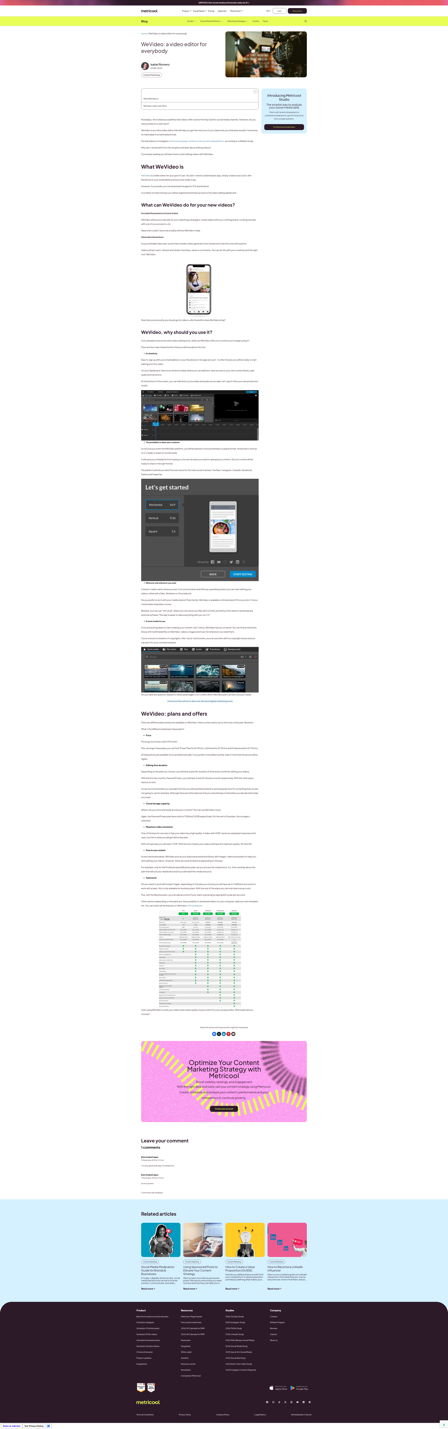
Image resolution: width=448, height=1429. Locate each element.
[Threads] (291, 1402)
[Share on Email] (233, 1034)
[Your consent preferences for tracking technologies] (444, 1425)
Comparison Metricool (191, 1375)
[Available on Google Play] (301, 1388)
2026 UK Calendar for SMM (193, 1334)
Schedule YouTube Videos (147, 1346)
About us (274, 1340)
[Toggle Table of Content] (255, 91)
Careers (273, 1334)
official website (194, 905)
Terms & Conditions (145, 1414)
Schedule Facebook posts (148, 1340)
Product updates (143, 1358)
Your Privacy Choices (34, 1426)
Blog (144, 21)
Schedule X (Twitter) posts (147, 1328)
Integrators (186, 1346)
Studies (255, 21)
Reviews (273, 1328)
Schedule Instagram (145, 1322)
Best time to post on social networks (152, 1316)
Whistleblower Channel (301, 1414)
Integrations (141, 1364)
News (265, 21)
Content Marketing (151, 75)
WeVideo (145, 175)
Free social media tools (191, 1322)
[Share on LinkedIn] (224, 1034)
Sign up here (297, 11)
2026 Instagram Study (235, 1322)
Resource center (188, 1364)
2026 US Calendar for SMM (193, 1328)
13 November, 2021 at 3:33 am (152, 1160)
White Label (186, 1352)
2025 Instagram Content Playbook (241, 1370)
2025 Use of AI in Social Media (239, 1352)
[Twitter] (285, 1402)
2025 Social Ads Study (236, 1358)
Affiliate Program (277, 1322)
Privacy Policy (185, 1414)
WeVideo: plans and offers (155, 106)
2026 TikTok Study (234, 1328)
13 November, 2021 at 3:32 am (152, 1178)
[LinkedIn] (303, 1402)
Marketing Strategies (236, 21)
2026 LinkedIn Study (235, 1334)
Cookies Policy (222, 1414)
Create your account (224, 1109)
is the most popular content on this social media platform (196, 141)
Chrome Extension (144, 1352)
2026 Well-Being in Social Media (240, 1340)
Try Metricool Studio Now (284, 127)
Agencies (222, 11)
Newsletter (186, 1370)
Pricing (211, 11)
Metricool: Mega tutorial (191, 1316)
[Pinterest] (310, 1402)
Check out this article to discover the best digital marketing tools (200, 701)
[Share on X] (219, 1034)
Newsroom (186, 1340)
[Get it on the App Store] (280, 1387)
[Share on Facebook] (214, 1034)
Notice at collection (11, 1426)
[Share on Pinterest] (228, 1034)
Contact (273, 1316)
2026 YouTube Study (235, 1316)
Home (144, 33)
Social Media (198, 11)
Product (185, 11)
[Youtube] (297, 1402)
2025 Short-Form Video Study (239, 1364)
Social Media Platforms (210, 21)
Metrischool (235, 11)
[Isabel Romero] (145, 66)
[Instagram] (273, 1402)
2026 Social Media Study (237, 1346)
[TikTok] (279, 1402)
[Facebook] (267, 1402)
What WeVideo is (150, 98)
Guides (190, 21)
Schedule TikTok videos (146, 1334)
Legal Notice (260, 1414)
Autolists (185, 1358)
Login (279, 11)
